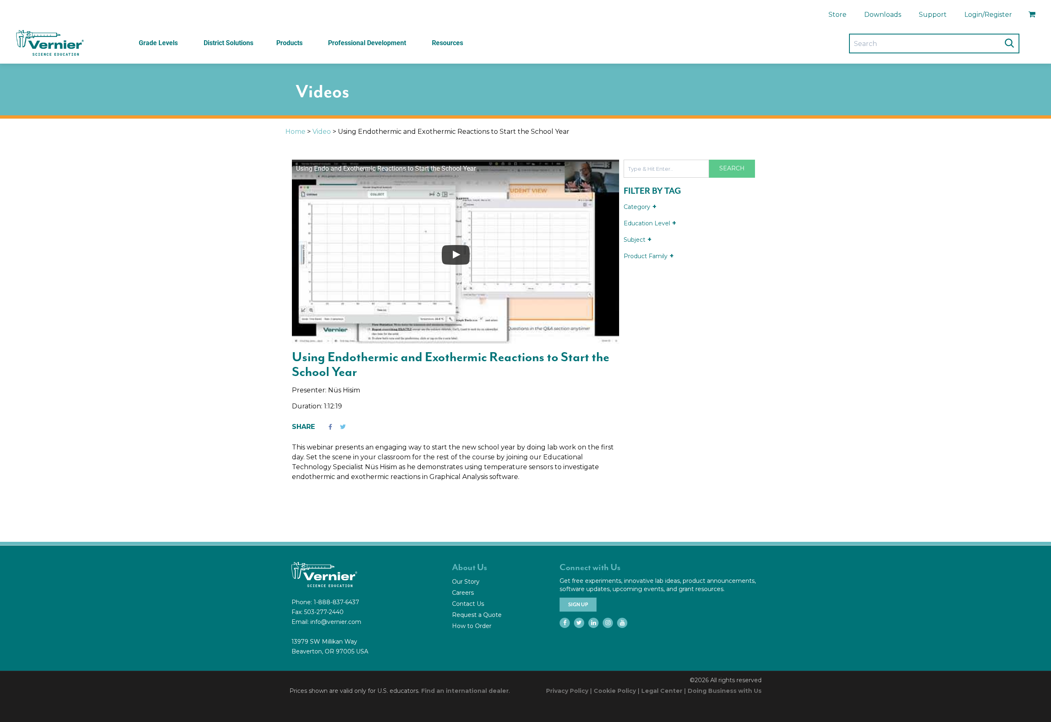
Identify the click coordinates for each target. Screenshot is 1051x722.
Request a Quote (477, 615)
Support (933, 14)
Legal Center (661, 690)
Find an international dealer (465, 690)
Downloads (882, 14)
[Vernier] (49, 43)
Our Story (466, 581)
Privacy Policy (567, 690)
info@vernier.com (335, 622)
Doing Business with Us (725, 690)
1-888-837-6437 (336, 602)
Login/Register (988, 14)
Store (837, 14)
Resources (447, 43)
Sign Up (578, 604)
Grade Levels (158, 43)
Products (289, 43)
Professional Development (367, 43)
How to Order (471, 626)
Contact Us (468, 603)
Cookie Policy (615, 690)
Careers (463, 592)
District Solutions (228, 43)
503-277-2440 (324, 612)
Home (295, 131)
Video (321, 131)
